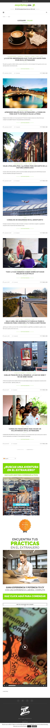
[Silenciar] (43, 685)
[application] (25, 647)
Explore (32, 56)
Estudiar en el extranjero (23, 110)
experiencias (27, 56)
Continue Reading (25, 68)
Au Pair (17, 319)
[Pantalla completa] (45, 685)
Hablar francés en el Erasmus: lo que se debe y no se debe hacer (25, 376)
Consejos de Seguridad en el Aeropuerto (25, 220)
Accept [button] (29, 726)
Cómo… (21, 319)
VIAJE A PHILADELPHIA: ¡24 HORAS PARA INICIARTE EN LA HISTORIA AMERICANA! (25, 167)
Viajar (37, 56)
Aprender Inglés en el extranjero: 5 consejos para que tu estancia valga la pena (25, 113)
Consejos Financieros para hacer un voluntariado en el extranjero (25, 430)
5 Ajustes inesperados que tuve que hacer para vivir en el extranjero (25, 59)
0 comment (18, 73)
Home (4, 16)
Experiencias (20, 56)
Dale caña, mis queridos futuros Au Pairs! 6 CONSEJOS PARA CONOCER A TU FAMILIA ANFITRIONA (25, 322)
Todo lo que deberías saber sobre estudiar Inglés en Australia (25, 273)
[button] (25, 647)
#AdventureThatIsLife (11, 56)
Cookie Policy (5, 691)
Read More (34, 726)
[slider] (24, 685)
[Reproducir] (4, 685)
